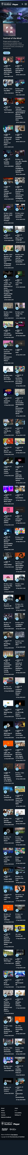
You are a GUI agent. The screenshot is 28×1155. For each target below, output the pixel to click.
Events (7, 53)
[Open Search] (22, 4)
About (2, 1108)
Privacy (3, 1112)
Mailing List (18, 1115)
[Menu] (26, 4)
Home (16, 1108)
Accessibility (18, 1112)
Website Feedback (6, 1117)
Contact (3, 1115)
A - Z (16, 1110)
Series (3, 1110)
